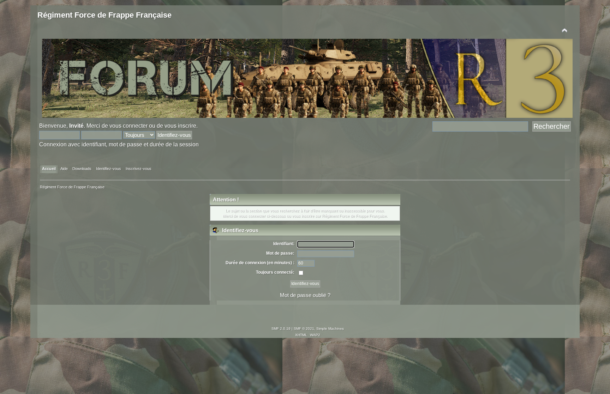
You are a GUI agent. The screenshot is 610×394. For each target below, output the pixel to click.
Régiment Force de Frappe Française (104, 15)
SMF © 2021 (304, 329)
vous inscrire (180, 125)
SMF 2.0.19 (281, 329)
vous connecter (128, 125)
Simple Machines (330, 329)
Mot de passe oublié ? (305, 295)
